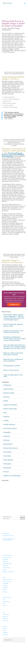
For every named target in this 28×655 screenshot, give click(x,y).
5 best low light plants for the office (13, 375)
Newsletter (5, 616)
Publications (6, 30)
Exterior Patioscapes (7, 563)
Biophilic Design (14, 28)
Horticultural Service (7, 557)
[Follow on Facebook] (4, 486)
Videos (4, 577)
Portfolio (5, 575)
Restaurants (5, 634)
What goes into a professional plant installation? (13, 360)
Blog (4, 612)
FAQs (4, 603)
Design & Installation (7, 555)
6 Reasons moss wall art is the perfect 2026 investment (13, 331)
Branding (5, 591)
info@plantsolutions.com (8, 535)
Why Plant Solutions (7, 597)
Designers (5, 628)
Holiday (4, 589)
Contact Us (14, 304)
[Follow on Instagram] (8, 486)
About (4, 595)
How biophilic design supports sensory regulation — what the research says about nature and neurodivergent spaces (14, 317)
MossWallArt (5, 559)
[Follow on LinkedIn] (12, 486)
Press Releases (6, 614)
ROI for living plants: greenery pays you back (13, 325)
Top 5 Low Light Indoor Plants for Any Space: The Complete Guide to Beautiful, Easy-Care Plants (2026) (15, 346)
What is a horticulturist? (11, 370)
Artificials (5, 569)
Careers (4, 605)
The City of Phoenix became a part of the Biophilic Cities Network (13, 154)
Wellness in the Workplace (8, 571)
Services (5, 553)
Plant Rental (5, 565)
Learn (4, 599)
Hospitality (5, 632)
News (4, 610)
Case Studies (5, 620)
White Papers (6, 618)
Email (7, 516)
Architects (5, 626)
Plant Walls (5, 561)
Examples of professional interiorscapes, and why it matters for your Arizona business (15, 338)
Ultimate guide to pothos (12, 366)
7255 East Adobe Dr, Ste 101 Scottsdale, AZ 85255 (9, 539)
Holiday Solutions (6, 567)
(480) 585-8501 (6, 533)
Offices (4, 630)
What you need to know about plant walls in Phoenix (13, 353)
